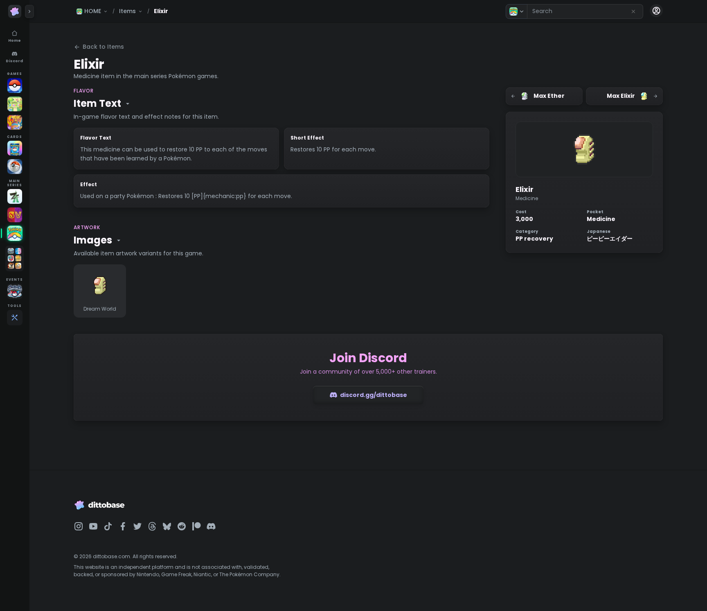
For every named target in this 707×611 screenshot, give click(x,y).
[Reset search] (633, 11)
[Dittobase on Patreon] (196, 526)
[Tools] (15, 317)
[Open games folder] (14, 258)
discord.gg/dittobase (373, 395)
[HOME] (15, 233)
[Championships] (15, 291)
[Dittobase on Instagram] (78, 526)
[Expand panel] (29, 11)
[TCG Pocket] (15, 148)
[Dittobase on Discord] (211, 526)
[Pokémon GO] (15, 85)
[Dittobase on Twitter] (137, 526)
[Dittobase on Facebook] (122, 526)
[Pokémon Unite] (15, 122)
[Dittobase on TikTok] (108, 526)
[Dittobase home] (14, 11)
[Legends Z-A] (15, 196)
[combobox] (585, 11)
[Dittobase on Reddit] (181, 526)
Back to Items (103, 47)
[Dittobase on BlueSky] (166, 526)
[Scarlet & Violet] (15, 215)
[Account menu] (656, 10)
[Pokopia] (15, 104)
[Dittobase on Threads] (152, 526)
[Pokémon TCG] (15, 166)
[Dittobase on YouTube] (93, 526)
